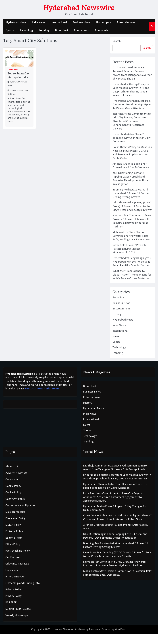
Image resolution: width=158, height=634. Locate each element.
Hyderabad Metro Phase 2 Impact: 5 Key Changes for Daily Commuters (131, 138)
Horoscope (102, 22)
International (59, 22)
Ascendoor (94, 629)
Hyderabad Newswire (79, 8)
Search (116, 41)
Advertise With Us (16, 473)
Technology (26, 30)
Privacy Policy (13, 589)
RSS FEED (11, 602)
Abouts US (11, 466)
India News (38, 22)
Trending (44, 30)
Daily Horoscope (15, 512)
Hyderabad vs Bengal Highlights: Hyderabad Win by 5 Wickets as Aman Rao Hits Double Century (131, 261)
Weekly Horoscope (16, 615)
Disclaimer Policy (15, 518)
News (115, 336)
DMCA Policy (13, 525)
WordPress (120, 629)
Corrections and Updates (20, 505)
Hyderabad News (16, 22)
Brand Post (61, 30)
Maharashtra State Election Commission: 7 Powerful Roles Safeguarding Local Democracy (131, 236)
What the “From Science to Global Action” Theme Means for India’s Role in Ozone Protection (131, 274)
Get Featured (13, 557)
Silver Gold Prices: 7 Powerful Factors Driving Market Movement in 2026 (129, 248)
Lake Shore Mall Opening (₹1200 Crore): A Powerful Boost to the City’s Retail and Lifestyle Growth (132, 206)
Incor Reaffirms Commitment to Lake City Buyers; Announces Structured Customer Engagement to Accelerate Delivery (131, 121)
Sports (10, 30)
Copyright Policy (15, 499)
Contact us (80, 30)
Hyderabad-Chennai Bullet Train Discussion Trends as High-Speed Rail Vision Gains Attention (132, 104)
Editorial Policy (14, 531)
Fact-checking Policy (17, 550)
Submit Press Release (18, 609)
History (116, 314)
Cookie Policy (13, 486)
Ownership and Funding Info (22, 583)
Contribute (101, 30)
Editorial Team (13, 538)
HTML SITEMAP (15, 576)
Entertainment (126, 22)
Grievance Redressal (17, 563)
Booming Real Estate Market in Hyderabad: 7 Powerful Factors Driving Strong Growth (131, 193)
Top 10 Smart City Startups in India (18, 75)
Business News (81, 22)
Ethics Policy (12, 544)
